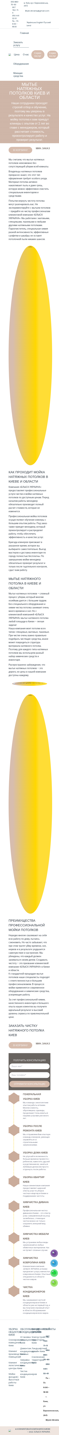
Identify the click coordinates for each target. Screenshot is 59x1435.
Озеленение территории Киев (38, 1360)
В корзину (20, 150)
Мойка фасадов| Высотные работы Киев (14, 1380)
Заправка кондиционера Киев (28, 1362)
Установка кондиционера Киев (28, 1340)
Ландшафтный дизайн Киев (39, 1350)
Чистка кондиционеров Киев (28, 1374)
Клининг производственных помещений (18, 1354)
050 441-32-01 (46, 1369)
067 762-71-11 (15, 10)
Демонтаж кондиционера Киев (28, 1351)
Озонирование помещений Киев (16, 1342)
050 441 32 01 (15, 17)
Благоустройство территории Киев (40, 1340)
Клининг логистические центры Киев (16, 1365)
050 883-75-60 (15, 3)
